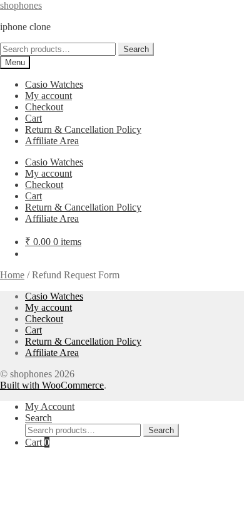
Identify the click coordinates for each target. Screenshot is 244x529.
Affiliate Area (52, 140)
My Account (49, 406)
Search (136, 49)
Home (12, 275)
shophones (21, 5)
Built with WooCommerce (52, 385)
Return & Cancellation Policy (83, 129)
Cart (33, 118)
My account (48, 95)
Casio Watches (54, 84)
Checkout (44, 107)
